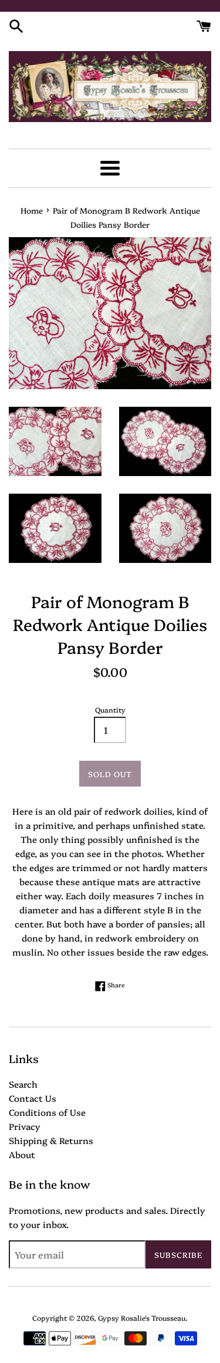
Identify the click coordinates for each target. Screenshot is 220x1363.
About (22, 1154)
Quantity (110, 709)
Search (23, 1084)
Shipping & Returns (51, 1140)
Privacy (24, 1126)
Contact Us (32, 1098)
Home (32, 210)
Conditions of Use (47, 1112)
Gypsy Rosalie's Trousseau (141, 1317)
